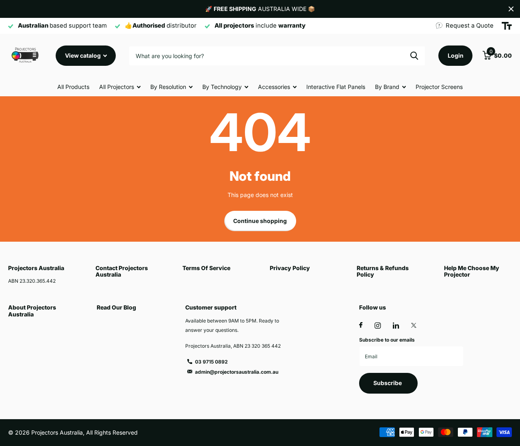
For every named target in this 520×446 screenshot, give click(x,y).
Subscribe (388, 382)
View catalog (83, 55)
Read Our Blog (116, 307)
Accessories (274, 86)
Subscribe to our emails (387, 340)
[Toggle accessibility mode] (507, 26)
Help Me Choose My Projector (471, 271)
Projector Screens (439, 86)
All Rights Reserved (112, 432)
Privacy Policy (290, 267)
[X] (413, 325)
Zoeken (414, 56)
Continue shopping (260, 220)
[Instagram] (378, 326)
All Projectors (116, 86)
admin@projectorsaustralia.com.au (236, 372)
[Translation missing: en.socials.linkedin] (396, 326)
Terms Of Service (206, 267)
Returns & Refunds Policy (383, 271)
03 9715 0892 (211, 362)
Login (456, 55)
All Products (73, 86)
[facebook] (360, 325)
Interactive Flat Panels (335, 86)
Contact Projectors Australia (121, 271)
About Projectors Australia (32, 310)
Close (511, 9)
